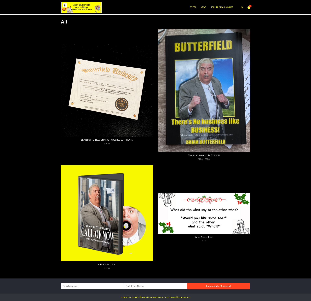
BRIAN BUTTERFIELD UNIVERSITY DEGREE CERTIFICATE (107, 140)
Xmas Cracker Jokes (204, 237)
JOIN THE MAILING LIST (222, 7)
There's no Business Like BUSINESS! (204, 155)
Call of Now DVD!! (106, 264)
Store (193, 7)
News (203, 7)
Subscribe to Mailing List (218, 286)
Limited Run (185, 297)
